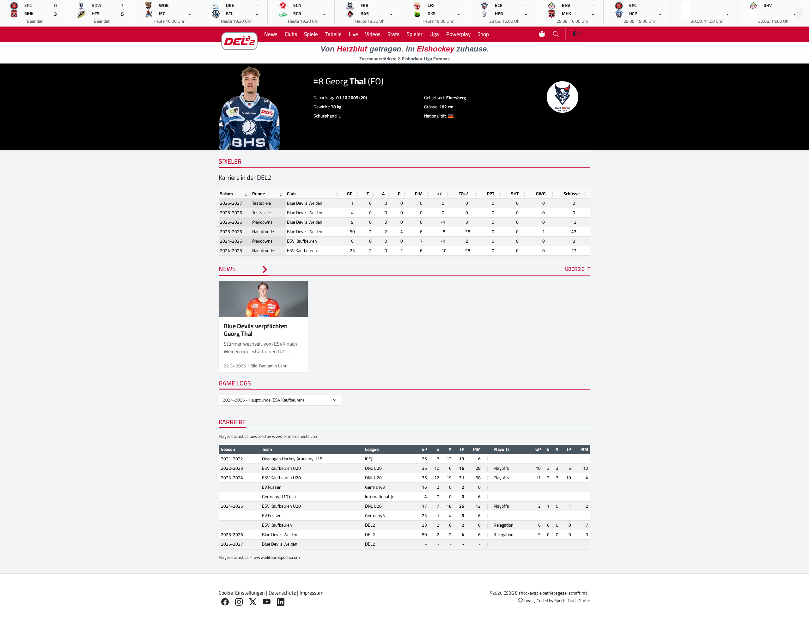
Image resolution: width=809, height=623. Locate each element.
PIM (419, 194)
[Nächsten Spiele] (798, 13)
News (270, 34)
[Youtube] (266, 602)
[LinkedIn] (280, 602)
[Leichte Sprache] (541, 33)
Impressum (311, 592)
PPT (490, 194)
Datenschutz (282, 592)
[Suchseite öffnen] (555, 32)
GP (349, 194)
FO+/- (464, 194)
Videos (372, 34)
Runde (258, 194)
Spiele (311, 34)
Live (353, 34)
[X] (252, 602)
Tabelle (333, 34)
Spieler (415, 34)
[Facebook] (225, 602)
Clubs (291, 34)
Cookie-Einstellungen (242, 592)
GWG (541, 194)
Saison (226, 194)
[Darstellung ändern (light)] (577, 33)
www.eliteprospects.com (295, 436)
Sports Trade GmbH (572, 600)
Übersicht (577, 269)
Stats (393, 34)
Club (291, 194)
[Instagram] (239, 602)
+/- (440, 194)
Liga (434, 34)
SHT (515, 194)
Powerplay (458, 34)
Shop (483, 34)
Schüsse (571, 194)
